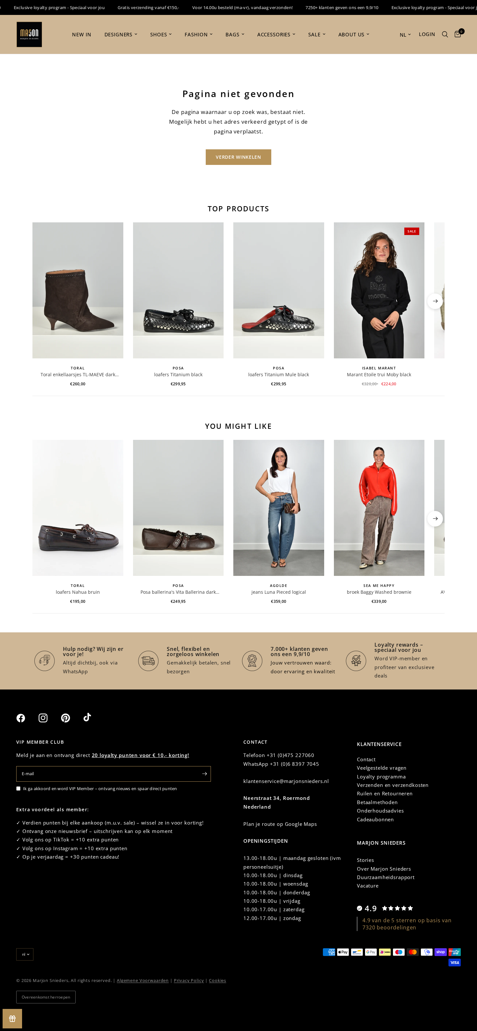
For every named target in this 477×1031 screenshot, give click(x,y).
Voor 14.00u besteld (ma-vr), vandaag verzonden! (230, 7)
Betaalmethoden (377, 802)
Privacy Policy (189, 980)
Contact (366, 759)
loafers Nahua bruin (78, 592)
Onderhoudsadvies (380, 810)
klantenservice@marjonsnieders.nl (286, 781)
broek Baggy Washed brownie (379, 592)
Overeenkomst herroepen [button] (46, 997)
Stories (365, 860)
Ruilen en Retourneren (385, 793)
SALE (314, 34)
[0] (456, 34)
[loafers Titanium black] (178, 290)
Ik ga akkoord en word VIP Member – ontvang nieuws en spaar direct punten (100, 788)
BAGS (232, 34)
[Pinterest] (71, 718)
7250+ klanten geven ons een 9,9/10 (330, 7)
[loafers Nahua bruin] (77, 508)
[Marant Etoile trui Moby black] (379, 290)
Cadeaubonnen (375, 819)
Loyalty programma (381, 776)
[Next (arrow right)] (435, 301)
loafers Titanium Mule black (278, 374)
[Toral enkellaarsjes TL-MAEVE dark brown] (77, 290)
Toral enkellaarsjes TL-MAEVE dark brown (78, 374)
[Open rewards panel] (12, 1018)
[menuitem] (82, 34)
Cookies (217, 980)
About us (351, 34)
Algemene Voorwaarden (143, 980)
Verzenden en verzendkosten (393, 785)
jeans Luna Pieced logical (278, 592)
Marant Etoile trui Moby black (379, 374)
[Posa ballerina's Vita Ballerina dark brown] (178, 508)
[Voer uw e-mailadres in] (204, 774)
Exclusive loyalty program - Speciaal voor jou (47, 7)
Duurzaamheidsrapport (386, 877)
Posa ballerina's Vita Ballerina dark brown (178, 592)
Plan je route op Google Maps (280, 824)
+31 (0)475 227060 (290, 755)
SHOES (158, 34)
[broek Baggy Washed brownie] (379, 508)
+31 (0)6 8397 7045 (294, 764)
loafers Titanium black (178, 374)
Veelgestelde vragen (382, 767)
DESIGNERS (118, 34)
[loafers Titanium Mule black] (278, 290)
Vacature (368, 885)
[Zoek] (445, 34)
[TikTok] (93, 718)
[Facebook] (26, 718)
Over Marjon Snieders (384, 868)
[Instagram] (49, 718)
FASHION (196, 34)
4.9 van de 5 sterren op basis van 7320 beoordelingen (407, 924)
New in (81, 34)
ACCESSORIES (273, 34)
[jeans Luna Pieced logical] (278, 508)
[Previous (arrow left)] (42, 301)
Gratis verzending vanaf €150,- (136, 7)
